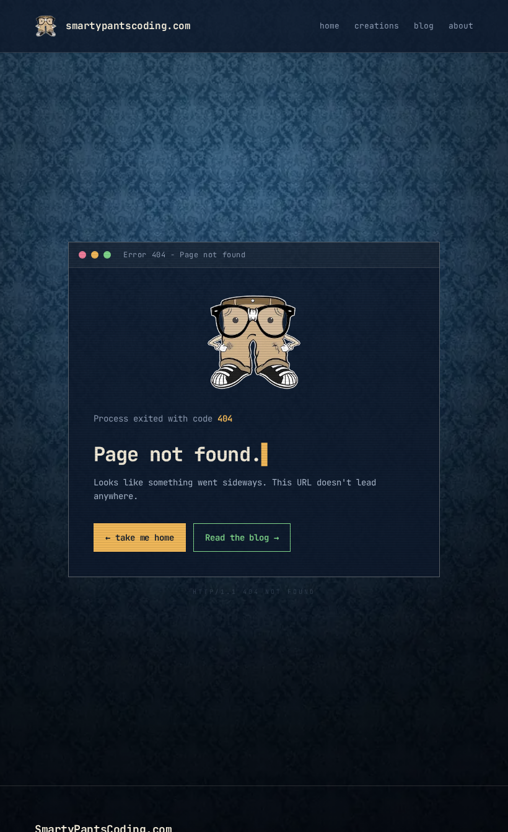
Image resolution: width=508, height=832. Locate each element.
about (461, 25)
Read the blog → (242, 537)
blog (424, 25)
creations (376, 25)
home (329, 25)
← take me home (139, 537)
